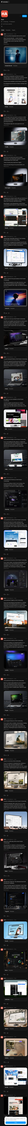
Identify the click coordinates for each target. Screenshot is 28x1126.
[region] (15, 55)
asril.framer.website (7, 24)
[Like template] (4, 1120)
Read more (6, 44)
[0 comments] (7, 151)
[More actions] (20, 16)
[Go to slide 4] (16, 224)
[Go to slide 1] (14, 224)
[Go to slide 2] (15, 425)
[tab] (3, 30)
